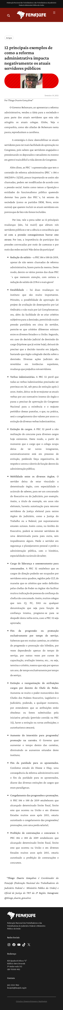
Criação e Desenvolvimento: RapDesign (31, 1001)
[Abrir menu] (54, 12)
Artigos (9, 38)
